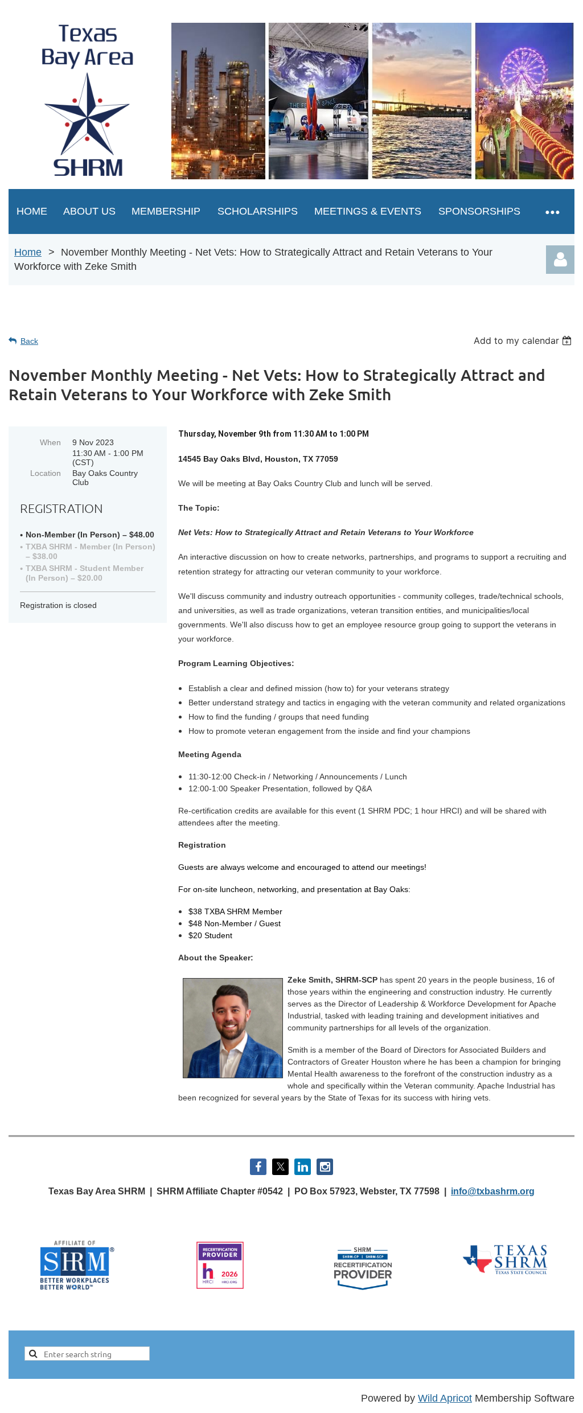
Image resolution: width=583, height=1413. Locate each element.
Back (29, 341)
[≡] (551, 211)
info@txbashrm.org (493, 1191)
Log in (560, 259)
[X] (280, 1167)
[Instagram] (325, 1167)
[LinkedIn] (302, 1167)
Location (45, 473)
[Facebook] (258, 1167)
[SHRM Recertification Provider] (363, 1293)
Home (28, 252)
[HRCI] (220, 1286)
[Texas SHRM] (506, 1274)
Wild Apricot (445, 1398)
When (50, 442)
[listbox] (524, 340)
